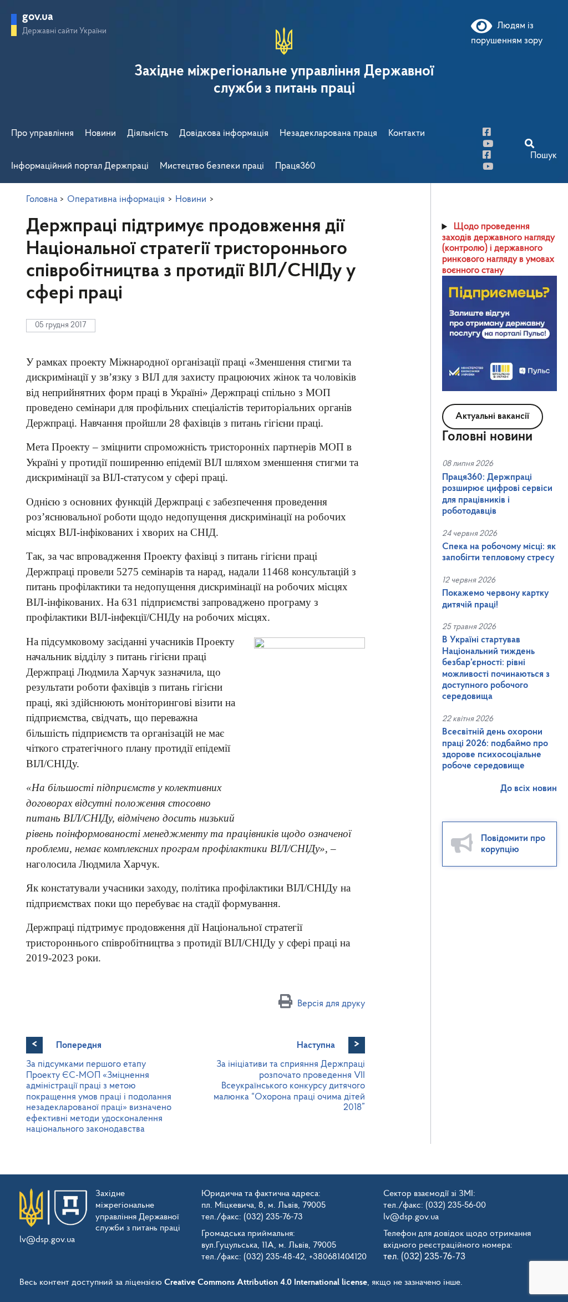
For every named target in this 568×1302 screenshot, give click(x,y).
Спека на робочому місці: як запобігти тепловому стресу (499, 552)
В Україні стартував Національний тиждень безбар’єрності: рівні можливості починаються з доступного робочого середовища (496, 668)
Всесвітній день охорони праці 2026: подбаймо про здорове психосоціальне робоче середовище (495, 749)
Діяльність (147, 133)
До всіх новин (528, 788)
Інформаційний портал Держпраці (80, 166)
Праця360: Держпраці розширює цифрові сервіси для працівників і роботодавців (497, 494)
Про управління (42, 133)
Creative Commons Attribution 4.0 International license (265, 1282)
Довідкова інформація (223, 133)
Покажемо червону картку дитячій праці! (495, 599)
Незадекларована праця (328, 133)
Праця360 (295, 166)
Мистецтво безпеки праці (212, 166)
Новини (100, 133)
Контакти (406, 133)
